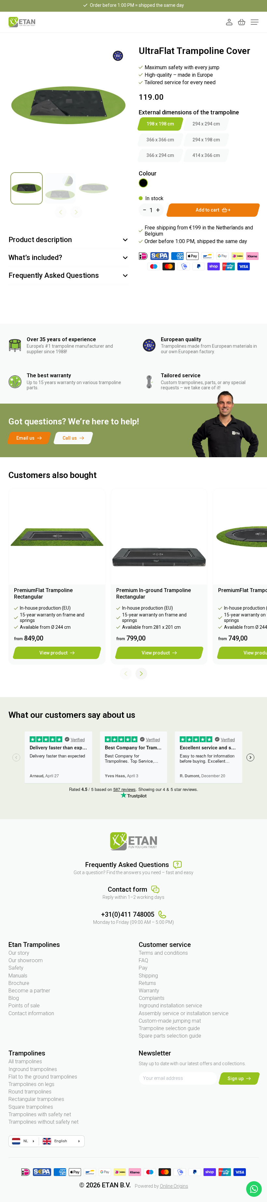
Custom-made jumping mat (170, 1021)
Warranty (149, 991)
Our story (18, 953)
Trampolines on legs (31, 1084)
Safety (15, 968)
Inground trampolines (32, 1069)
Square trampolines (30, 1107)
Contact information (31, 1013)
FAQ (143, 960)
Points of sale (24, 1005)
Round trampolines (29, 1092)
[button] (141, 673)
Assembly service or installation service (184, 1013)
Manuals (17, 976)
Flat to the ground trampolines (42, 1077)
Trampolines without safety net (43, 1122)
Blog (13, 998)
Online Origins (174, 1186)
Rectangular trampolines (36, 1099)
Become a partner (29, 991)
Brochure (18, 983)
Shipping (148, 976)
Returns (147, 983)
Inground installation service (170, 1005)
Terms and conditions (163, 953)
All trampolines (25, 1061)
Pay (143, 968)
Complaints (151, 998)
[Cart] (242, 22)
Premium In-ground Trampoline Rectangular (153, 593)
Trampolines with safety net (39, 1114)
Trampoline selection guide (169, 1028)
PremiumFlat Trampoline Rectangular (43, 593)
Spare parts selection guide (170, 1036)
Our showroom (25, 960)
